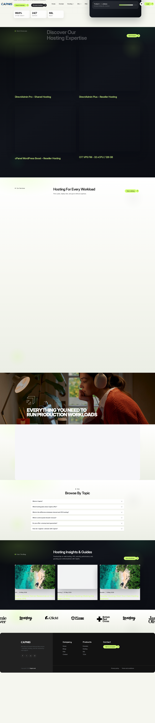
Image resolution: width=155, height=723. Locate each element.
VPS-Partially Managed (78, 386)
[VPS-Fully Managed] (137, 370)
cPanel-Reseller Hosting (79, 256)
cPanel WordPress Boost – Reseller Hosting (38, 207)
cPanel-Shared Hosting (78, 272)
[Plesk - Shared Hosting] (137, 337)
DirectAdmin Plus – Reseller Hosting (98, 145)
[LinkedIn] (30, 704)
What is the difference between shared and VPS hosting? (51, 561)
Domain (61, 4)
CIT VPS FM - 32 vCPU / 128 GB (96, 205)
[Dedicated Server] (137, 288)
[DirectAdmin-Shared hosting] (137, 321)
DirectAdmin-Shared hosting (83, 321)
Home (53, 4)
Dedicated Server (73, 288)
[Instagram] (34, 704)
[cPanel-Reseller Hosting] (137, 256)
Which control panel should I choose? (44, 566)
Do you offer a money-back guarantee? (45, 572)
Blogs (93, 4)
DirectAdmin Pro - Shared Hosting (33, 145)
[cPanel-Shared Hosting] (137, 272)
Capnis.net (33, 717)
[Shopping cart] (141, 4)
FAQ (86, 4)
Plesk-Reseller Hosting (78, 353)
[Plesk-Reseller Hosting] (137, 353)
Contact (100, 4)
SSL (78, 4)
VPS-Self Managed (75, 402)
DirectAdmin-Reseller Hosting (84, 304)
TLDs (84, 703)
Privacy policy (115, 717)
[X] (26, 704)
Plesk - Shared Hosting (78, 337)
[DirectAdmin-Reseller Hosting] (137, 305)
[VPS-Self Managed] (137, 402)
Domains (85, 695)
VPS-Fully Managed (75, 369)
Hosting (69, 4)
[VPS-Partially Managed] (137, 386)
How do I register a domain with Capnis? (45, 577)
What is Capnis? (38, 550)
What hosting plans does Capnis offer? (45, 555)
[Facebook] (22, 704)
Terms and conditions (128, 717)
